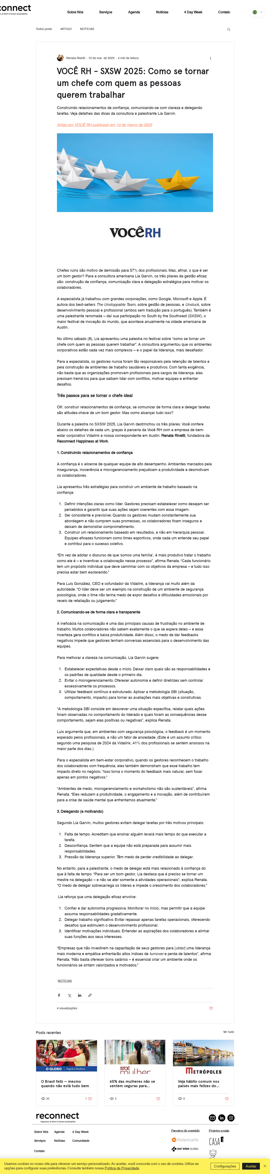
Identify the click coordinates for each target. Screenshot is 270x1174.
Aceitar (251, 1166)
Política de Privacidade (122, 1168)
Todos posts (44, 29)
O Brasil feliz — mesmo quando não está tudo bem (65, 1083)
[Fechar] (264, 1166)
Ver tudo (228, 1032)
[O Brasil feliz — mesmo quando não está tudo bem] (66, 1057)
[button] (229, 29)
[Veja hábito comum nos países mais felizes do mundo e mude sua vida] (203, 1057)
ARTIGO (66, 29)
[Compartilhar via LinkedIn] (80, 995)
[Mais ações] (210, 58)
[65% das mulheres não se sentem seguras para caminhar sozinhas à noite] (135, 1057)
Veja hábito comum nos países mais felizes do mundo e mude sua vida (199, 1083)
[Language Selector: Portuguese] (257, 12)
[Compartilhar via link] (90, 995)
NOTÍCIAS (87, 29)
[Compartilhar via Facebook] (59, 995)
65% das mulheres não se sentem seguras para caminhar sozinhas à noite (132, 1083)
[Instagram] (231, 1117)
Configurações (225, 1166)
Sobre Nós (41, 1132)
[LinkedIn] (221, 1117)
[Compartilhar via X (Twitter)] (69, 995)
